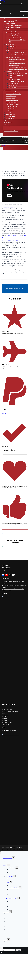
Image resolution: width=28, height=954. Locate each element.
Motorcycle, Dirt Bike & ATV (13, 94)
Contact (8, 127)
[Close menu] (0, 852)
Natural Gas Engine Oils (15, 38)
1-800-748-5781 (6, 569)
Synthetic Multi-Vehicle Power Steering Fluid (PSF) (17, 64)
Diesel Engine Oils (13, 36)
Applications (5, 720)
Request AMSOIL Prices (11, 131)
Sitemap (4, 728)
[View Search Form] (1, 134)
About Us (4, 717)
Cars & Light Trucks (11, 96)
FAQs (3, 726)
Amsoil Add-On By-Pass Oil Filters (18, 54)
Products (4, 718)
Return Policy (9, 849)
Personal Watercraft (11, 116)
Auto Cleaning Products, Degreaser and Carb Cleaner (16, 80)
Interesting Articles (7, 709)
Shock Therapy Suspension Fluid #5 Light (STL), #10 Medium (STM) (18, 68)
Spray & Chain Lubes (14, 83)
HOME (3, 713)
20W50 (14, 235)
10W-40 (10, 235)
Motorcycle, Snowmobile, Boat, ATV (17, 41)
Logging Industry (10, 114)
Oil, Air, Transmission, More (16, 52)
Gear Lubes (12, 48)
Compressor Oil (10, 108)
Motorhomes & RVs (11, 106)
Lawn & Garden (10, 118)
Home (5, 19)
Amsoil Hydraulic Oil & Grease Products (17, 60)
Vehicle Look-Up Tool (11, 92)
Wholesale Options (7, 722)
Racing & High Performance (13, 104)
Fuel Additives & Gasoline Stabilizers (16, 76)
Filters (7, 882)
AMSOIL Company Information (10, 711)
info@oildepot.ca (6, 571)
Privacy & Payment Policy (17, 849)
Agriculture (9, 112)
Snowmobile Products (12, 100)
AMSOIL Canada (10, 23)
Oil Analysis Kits (13, 87)
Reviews (8, 129)
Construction (9, 110)
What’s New (5, 708)
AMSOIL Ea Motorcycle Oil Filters (10, 240)
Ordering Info (8, 122)
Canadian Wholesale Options (14, 25)
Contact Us (5, 715)
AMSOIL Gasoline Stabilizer (9, 207)
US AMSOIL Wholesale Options (14, 27)
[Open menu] (1, 148)
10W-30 (19, 235)
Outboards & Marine (11, 102)
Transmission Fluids (14, 46)
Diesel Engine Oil (10, 98)
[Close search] (1, 948)
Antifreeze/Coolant (14, 85)
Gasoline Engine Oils (14, 34)
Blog (5, 120)
